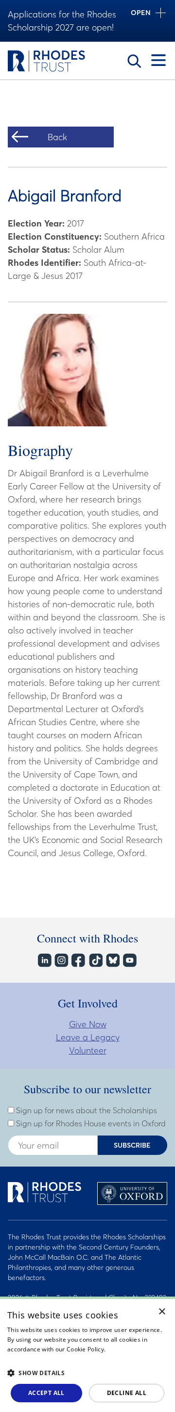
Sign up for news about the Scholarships (85, 1110)
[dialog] (87, 1354)
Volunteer (87, 1050)
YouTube (129, 960)
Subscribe (132, 1145)
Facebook (78, 960)
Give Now (87, 1024)
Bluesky (112, 960)
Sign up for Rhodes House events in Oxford (90, 1123)
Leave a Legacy (88, 1037)
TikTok (95, 960)
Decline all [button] (126, 1393)
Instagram (61, 960)
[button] (87, 1372)
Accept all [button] (46, 1393)
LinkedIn (44, 960)
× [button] (162, 1312)
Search (134, 61)
